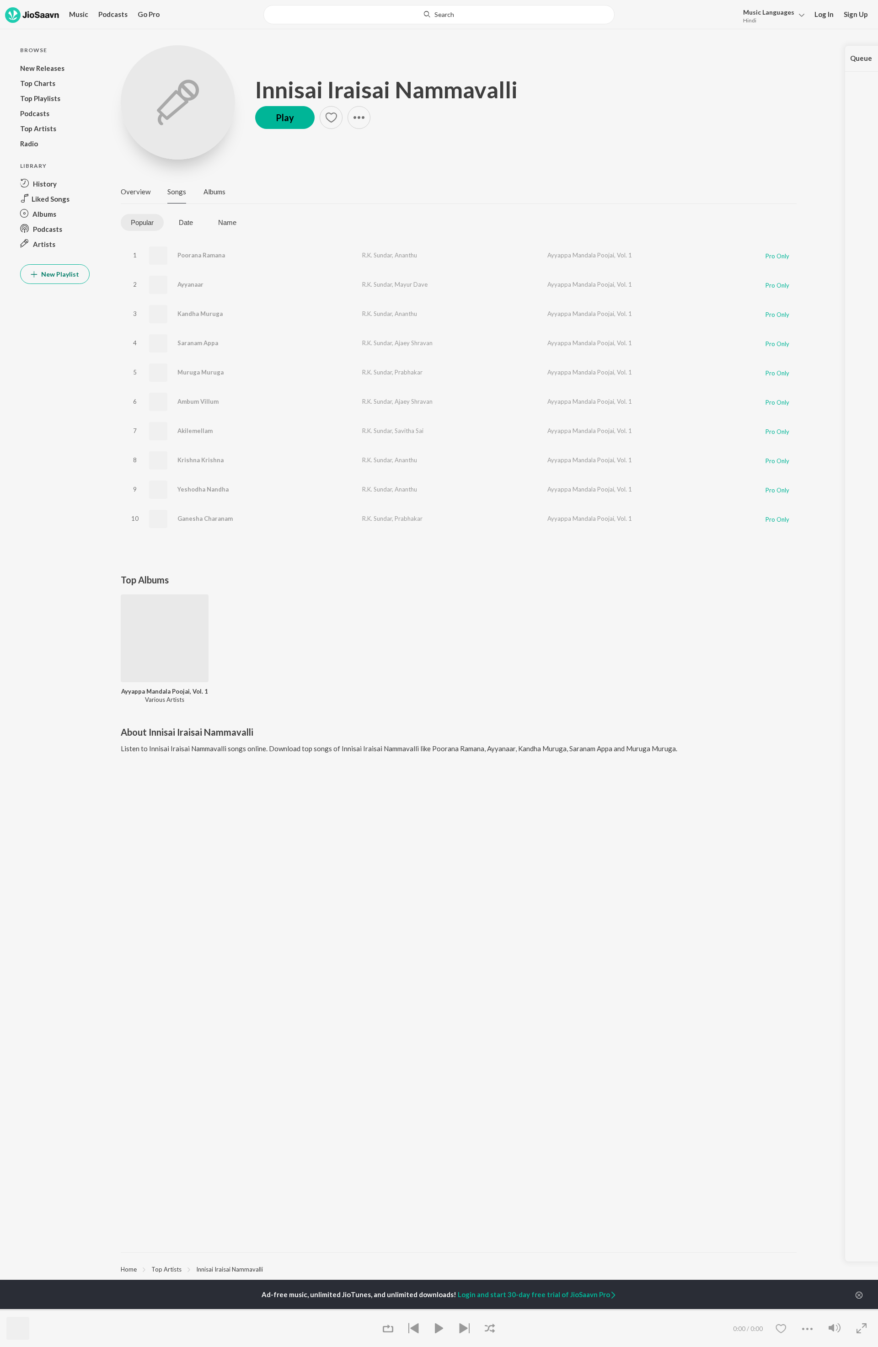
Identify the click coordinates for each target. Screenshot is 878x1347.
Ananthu (406, 255)
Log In (824, 14)
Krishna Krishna (200, 460)
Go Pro (149, 14)
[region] (459, 1269)
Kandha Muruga (200, 313)
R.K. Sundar (377, 255)
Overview (135, 191)
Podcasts (113, 14)
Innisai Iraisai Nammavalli (386, 89)
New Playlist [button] (59, 274)
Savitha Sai (409, 430)
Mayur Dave (411, 284)
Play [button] (285, 117)
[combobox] (439, 14)
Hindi (749, 20)
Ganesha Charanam (205, 518)
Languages (768, 12)
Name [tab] (227, 222)
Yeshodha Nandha (203, 489)
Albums (214, 191)
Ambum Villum (198, 401)
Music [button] (78, 14)
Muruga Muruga (200, 372)
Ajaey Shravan (414, 343)
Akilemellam (195, 430)
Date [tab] (186, 222)
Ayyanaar (190, 284)
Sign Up (856, 14)
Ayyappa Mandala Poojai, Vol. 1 (589, 255)
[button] (771, 15)
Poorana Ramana (201, 255)
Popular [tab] (142, 222)
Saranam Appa (197, 343)
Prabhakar (409, 372)
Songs (176, 191)
